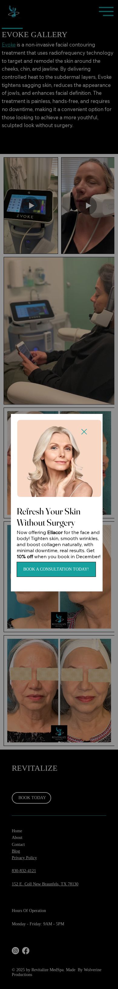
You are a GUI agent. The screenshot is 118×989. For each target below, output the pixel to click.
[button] (84, 432)
